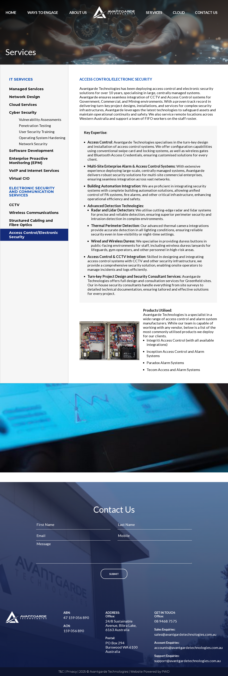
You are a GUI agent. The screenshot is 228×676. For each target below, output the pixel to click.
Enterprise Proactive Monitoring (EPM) (28, 160)
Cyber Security (23, 112)
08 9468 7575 (165, 621)
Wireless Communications (34, 213)
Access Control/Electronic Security (33, 235)
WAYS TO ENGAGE (42, 12)
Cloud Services (23, 105)
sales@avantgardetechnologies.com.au (185, 634)
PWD (166, 671)
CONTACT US (206, 12)
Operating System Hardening (42, 137)
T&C (61, 671)
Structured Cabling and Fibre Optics (31, 222)
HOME (11, 12)
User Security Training (37, 131)
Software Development (31, 150)
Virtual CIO (19, 178)
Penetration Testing (35, 125)
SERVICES (154, 12)
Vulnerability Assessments (40, 119)
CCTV (14, 205)
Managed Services (26, 89)
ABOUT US (78, 12)
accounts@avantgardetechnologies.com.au (188, 647)
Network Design (24, 97)
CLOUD (179, 12)
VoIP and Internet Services (34, 170)
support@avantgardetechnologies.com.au (187, 661)
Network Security (33, 144)
